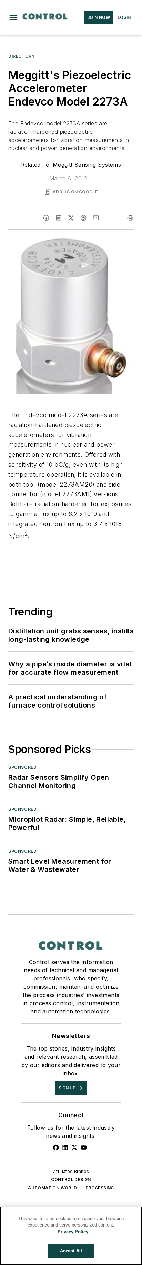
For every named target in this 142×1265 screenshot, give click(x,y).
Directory (21, 56)
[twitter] (71, 217)
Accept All (71, 1250)
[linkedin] (58, 217)
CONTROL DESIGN (71, 1179)
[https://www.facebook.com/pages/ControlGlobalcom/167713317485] (55, 1147)
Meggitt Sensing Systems (87, 164)
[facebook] (46, 217)
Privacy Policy (73, 1231)
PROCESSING (99, 1187)
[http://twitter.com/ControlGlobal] (74, 1147)
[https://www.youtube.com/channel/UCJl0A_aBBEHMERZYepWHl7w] (83, 1147)
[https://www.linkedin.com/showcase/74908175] (65, 1147)
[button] (13, 17)
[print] (130, 217)
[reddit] (83, 217)
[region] (71, 1236)
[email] (95, 217)
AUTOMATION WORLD (52, 1187)
